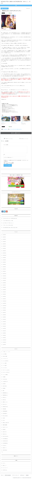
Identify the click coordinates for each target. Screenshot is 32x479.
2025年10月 (4, 255)
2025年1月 (4, 271)
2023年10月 (4, 305)
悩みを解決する (5, 413)
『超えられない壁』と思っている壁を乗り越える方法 (10, 218)
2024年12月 (4, 273)
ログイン (4, 463)
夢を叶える (4, 399)
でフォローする (8, 138)
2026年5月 (4, 241)
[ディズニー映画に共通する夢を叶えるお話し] (5, 118)
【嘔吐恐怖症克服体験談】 (8, 475)
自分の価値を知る (5, 8)
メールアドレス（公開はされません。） (8, 157)
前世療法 (4, 388)
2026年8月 (4, 234)
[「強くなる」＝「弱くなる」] (15, 118)
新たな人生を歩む (5, 415)
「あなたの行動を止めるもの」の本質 (8, 220)
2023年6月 (4, 314)
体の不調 (4, 383)
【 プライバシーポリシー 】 (15, 475)
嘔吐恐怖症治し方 (5, 395)
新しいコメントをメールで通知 (9, 162)
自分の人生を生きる (5, 436)
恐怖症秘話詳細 (5, 411)
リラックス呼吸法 (5, 374)
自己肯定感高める (5, 443)
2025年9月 (4, 257)
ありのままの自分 (12, 129)
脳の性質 (4, 429)
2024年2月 (4, 296)
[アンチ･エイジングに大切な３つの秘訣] (25, 118)
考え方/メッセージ (5, 427)
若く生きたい (4, 445)
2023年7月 (4, 312)
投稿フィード (4, 465)
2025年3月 (4, 266)
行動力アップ (4, 447)
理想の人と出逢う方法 (6, 422)
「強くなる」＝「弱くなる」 (15, 121)
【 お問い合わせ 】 (22, 475)
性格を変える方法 (5, 406)
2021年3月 (4, 328)
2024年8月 (4, 282)
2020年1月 (4, 337)
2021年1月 (4, 330)
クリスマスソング (5, 358)
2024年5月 (4, 289)
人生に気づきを (5, 379)
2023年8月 (4, 310)
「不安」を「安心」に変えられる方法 (8, 225)
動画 (3, 390)
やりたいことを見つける (6, 372)
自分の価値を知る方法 (18, 129)
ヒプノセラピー (5, 367)
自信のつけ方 (4, 431)
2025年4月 (4, 264)
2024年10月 (4, 278)
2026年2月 (4, 248)
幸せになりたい (5, 404)
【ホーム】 (2, 475)
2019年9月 (4, 344)
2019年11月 (4, 342)
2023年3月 (4, 321)
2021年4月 (4, 326)
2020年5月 (4, 335)
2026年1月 (4, 250)
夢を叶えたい (4, 397)
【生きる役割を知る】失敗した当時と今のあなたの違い (10, 227)
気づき (4, 420)
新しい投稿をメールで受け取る (9, 163)
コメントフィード (5, 467)
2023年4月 (4, 319)
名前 (4, 154)
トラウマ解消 (4, 365)
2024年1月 (4, 298)
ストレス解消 (4, 363)
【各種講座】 (27, 475)
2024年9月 (4, 280)
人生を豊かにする (5, 381)
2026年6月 (4, 239)
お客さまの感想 (5, 356)
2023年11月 (4, 303)
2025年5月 (4, 262)
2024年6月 (4, 287)
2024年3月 (4, 294)
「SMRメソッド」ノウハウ (6, 351)
